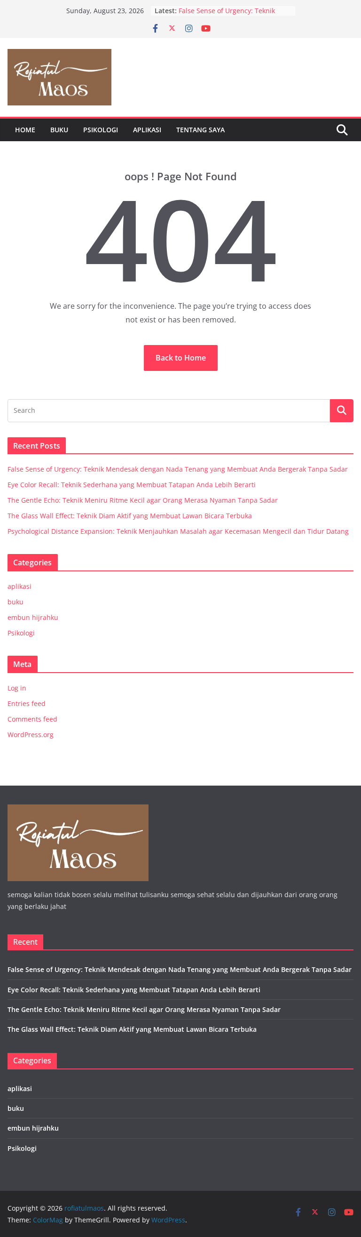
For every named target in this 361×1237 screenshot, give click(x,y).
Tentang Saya (200, 129)
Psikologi (100, 129)
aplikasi (147, 129)
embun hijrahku (33, 617)
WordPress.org (31, 734)
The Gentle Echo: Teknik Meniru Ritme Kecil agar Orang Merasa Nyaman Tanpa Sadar (143, 500)
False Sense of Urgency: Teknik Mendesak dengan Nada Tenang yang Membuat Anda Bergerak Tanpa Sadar (178, 469)
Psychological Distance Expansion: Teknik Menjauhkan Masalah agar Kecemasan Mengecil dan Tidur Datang (178, 531)
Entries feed (27, 703)
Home (25, 129)
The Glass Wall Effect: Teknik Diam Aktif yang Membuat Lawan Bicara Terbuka (130, 515)
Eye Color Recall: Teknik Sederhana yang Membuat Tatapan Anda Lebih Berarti (132, 484)
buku (59, 129)
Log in (17, 687)
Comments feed (32, 719)
